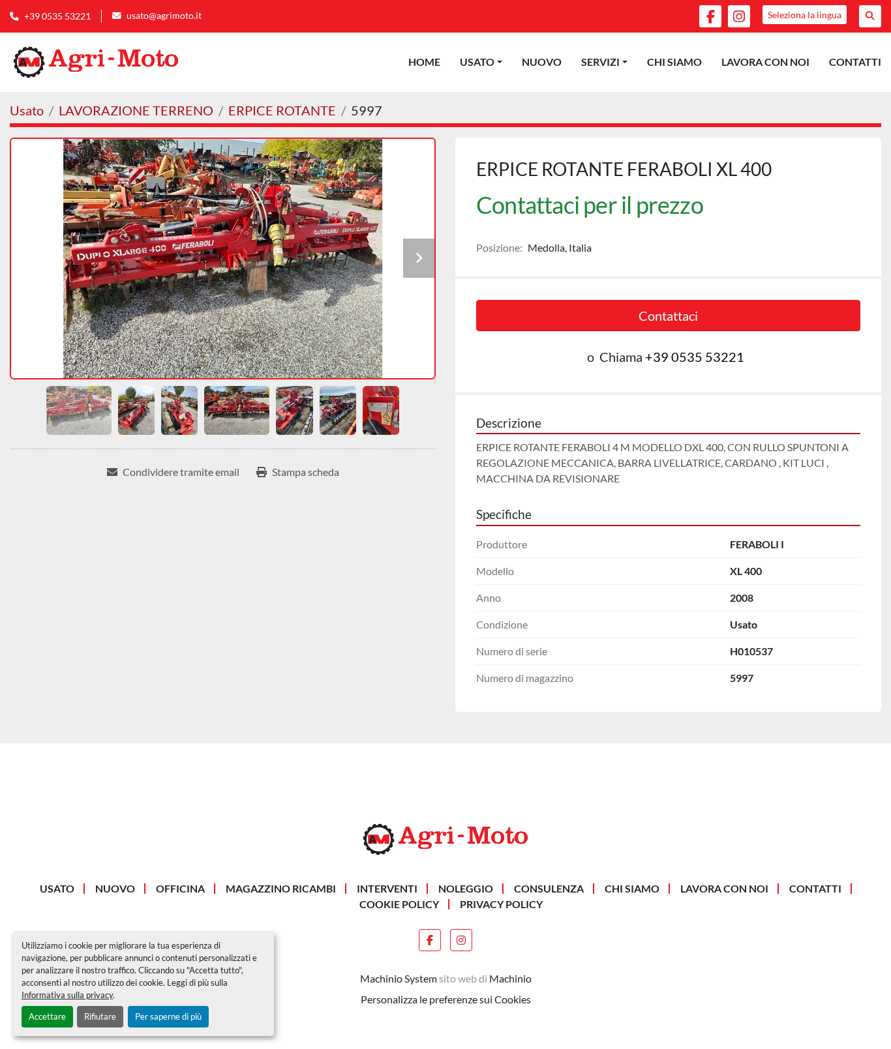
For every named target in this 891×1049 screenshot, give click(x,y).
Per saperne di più (168, 1016)
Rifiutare (100, 1016)
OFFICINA (180, 888)
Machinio (510, 978)
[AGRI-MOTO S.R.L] (445, 838)
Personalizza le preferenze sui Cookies (446, 999)
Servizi (600, 61)
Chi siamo (674, 61)
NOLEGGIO (465, 888)
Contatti (855, 61)
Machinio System (398, 978)
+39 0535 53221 (57, 16)
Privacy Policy (501, 904)
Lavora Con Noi (765, 61)
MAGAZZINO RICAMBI (281, 888)
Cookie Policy (399, 904)
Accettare (47, 1016)
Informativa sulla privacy (67, 995)
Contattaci (668, 315)
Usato (477, 61)
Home (424, 61)
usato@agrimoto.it (164, 15)
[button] (481, 62)
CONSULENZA (549, 888)
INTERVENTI (387, 888)
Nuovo (542, 61)
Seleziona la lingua (804, 14)
